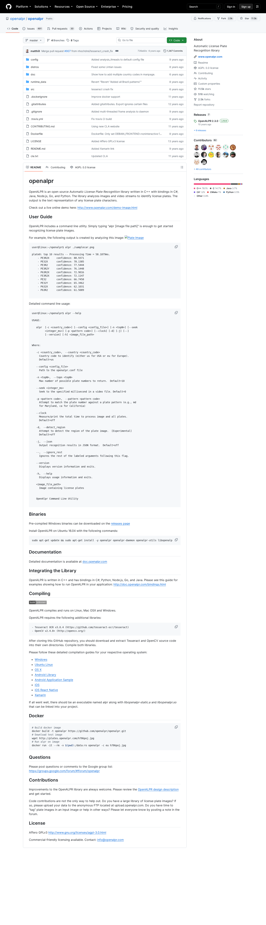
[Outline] (182, 167)
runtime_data (38, 81)
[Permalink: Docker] (26, 715)
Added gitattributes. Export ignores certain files (119, 104)
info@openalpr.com (110, 840)
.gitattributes (38, 104)
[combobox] (142, 40)
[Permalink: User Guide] (26, 216)
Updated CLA (99, 156)
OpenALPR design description (158, 789)
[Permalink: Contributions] (26, 779)
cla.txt (34, 156)
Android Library (45, 674)
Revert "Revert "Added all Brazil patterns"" (116, 81)
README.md (38, 148)
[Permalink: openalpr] (26, 180)
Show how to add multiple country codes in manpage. (123, 74)
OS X (38, 669)
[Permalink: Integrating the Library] (26, 570)
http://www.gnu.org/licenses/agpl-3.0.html (77, 832)
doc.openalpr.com (95, 561)
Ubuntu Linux (44, 664)
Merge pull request (52, 51)
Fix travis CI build (101, 118)
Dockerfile (37, 133)
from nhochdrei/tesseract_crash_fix (92, 51)
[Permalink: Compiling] (26, 593)
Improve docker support (105, 96)
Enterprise (108, 6)
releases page (120, 523)
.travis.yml (37, 118)
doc (33, 74)
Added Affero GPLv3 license (108, 141)
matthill (35, 51)
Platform (22, 6)
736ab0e (142, 50)
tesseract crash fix (102, 89)
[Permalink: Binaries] (26, 514)
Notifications (204, 18)
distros (35, 66)
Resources (62, 6)
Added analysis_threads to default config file (117, 59)
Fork (227, 18)
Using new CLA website (105, 126)
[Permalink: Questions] (26, 757)
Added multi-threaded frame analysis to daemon (120, 111)
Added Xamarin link (102, 148)
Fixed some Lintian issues (106, 66)
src (32, 89)
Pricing (127, 6)
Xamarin (40, 695)
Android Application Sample (54, 680)
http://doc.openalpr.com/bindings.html (139, 584)
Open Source (85, 6)
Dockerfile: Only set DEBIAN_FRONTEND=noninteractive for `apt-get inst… (135, 133)
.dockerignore (39, 96)
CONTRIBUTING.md (43, 126)
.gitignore (36, 111)
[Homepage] (9, 6)
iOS (37, 685)
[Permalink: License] (26, 823)
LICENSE (36, 141)
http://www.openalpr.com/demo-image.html (107, 207)
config (34, 59)
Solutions (41, 6)
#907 (67, 51)
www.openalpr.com (210, 56)
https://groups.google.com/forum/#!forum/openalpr (64, 771)
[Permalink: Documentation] (26, 552)
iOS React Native (46, 690)
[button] (176, 246)
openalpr (17, 18)
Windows (41, 659)
